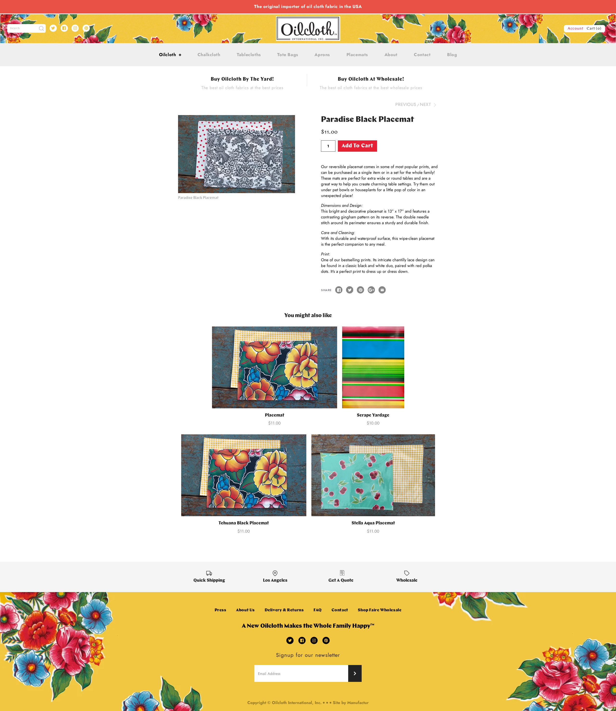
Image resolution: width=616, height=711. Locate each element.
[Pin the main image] (360, 290)
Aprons (322, 55)
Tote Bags (287, 55)
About (391, 55)
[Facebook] (64, 28)
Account (576, 29)
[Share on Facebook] (338, 290)
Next (426, 104)
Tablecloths (249, 55)
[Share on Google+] (371, 290)
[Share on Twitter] (349, 290)
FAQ (318, 610)
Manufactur (358, 702)
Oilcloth (170, 55)
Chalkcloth (209, 55)
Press (220, 610)
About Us (245, 610)
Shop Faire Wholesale (379, 610)
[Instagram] (75, 28)
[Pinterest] (86, 28)
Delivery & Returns (284, 610)
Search (15, 28)
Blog (452, 55)
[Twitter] (53, 28)
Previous (405, 104)
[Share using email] (382, 290)
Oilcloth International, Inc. (296, 702)
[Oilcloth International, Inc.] (308, 19)
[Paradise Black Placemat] (236, 154)
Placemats (357, 55)
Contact (422, 55)
